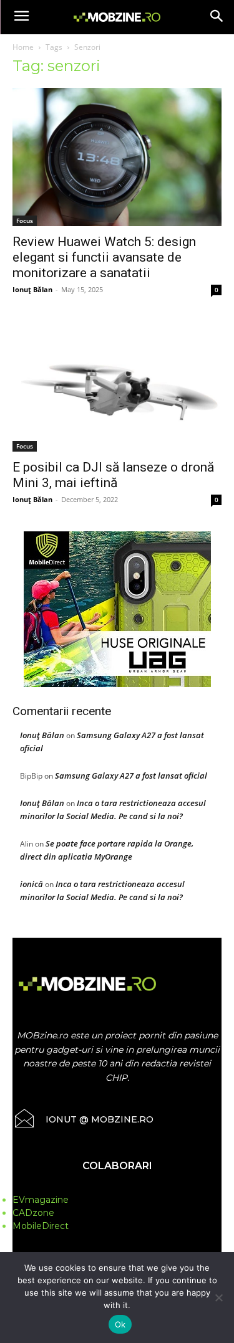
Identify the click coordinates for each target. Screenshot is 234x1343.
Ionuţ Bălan (32, 289)
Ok (120, 1324)
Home (23, 47)
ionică (31, 884)
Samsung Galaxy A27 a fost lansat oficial (131, 775)
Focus (24, 220)
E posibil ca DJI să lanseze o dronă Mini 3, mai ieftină (113, 475)
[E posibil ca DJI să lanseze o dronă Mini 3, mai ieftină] (117, 386)
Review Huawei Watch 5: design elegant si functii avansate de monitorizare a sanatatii (104, 257)
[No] (218, 1297)
